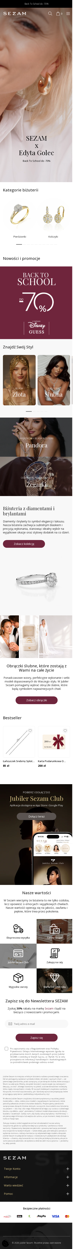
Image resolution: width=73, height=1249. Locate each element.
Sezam (49, 1008)
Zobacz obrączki (36, 700)
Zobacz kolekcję (24, 544)
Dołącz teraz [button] (36, 816)
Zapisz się (36, 1038)
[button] (19, 244)
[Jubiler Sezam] (14, 13)
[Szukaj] (50, 14)
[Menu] (68, 14)
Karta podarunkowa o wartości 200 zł (51, 761)
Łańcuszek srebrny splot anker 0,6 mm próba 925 (18, 761)
